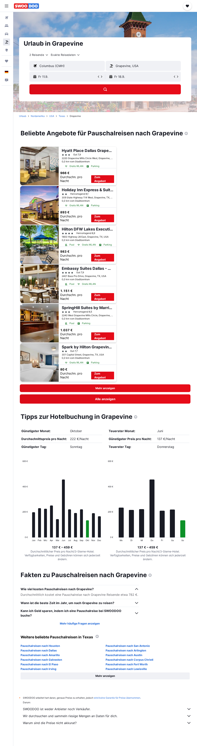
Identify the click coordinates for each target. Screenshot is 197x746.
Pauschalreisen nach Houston (40, 645)
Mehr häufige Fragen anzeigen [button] (80, 623)
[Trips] (7, 61)
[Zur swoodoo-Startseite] (26, 6)
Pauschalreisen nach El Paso (39, 664)
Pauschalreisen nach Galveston (41, 659)
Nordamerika (38, 116)
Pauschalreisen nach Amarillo (40, 655)
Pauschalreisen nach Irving (38, 669)
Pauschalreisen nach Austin (124, 655)
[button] (6, 6)
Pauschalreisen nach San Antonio (128, 645)
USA (51, 116)
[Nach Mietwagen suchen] (7, 34)
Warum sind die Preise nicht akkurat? (50, 723)
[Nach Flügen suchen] (7, 18)
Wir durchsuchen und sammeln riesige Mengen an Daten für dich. (70, 716)
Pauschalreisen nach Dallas (39, 650)
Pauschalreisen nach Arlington (126, 650)
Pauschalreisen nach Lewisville (126, 669)
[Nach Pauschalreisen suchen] (7, 42)
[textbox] (67, 66)
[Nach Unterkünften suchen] (7, 26)
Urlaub (22, 116)
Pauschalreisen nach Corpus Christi (129, 659)
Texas (62, 116)
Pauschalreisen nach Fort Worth (127, 664)
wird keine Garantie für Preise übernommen (117, 697)
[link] (105, 399)
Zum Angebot (100, 179)
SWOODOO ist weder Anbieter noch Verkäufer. (56, 709)
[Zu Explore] (7, 50)
